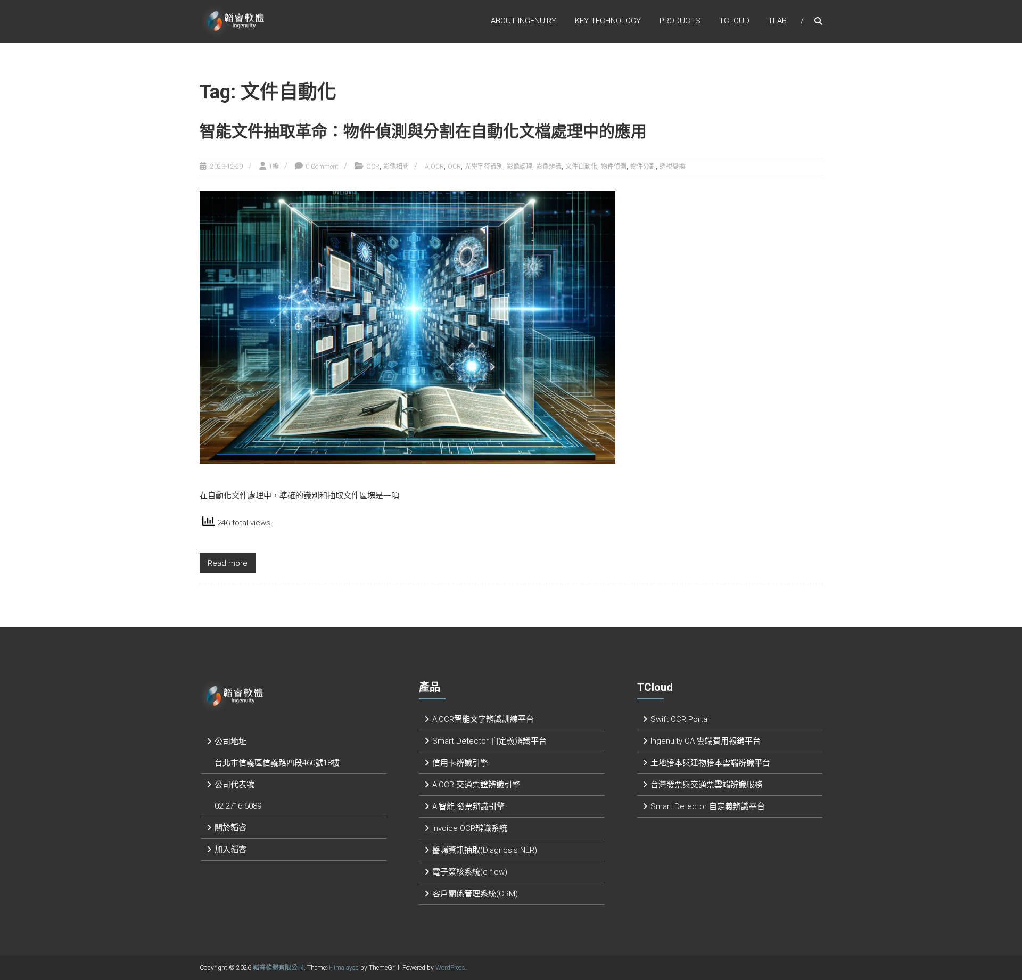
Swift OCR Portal (679, 719)
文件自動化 (581, 166)
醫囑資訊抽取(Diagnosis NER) (484, 850)
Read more (228, 563)
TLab (777, 21)
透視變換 (672, 166)
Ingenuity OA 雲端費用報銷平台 (705, 741)
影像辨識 (549, 166)
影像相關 (396, 166)
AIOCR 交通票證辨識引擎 (476, 784)
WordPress (450, 967)
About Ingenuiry (523, 21)
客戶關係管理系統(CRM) (475, 894)
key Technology (608, 21)
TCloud (734, 21)
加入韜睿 (230, 849)
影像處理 (519, 166)
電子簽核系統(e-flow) (469, 872)
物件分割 (643, 166)
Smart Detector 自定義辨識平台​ (489, 741)
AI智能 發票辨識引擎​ (468, 806)
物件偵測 (614, 166)
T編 (274, 166)
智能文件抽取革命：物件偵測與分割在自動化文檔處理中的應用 (423, 131)
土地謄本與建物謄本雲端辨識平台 (710, 763)
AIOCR (434, 166)
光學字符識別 (484, 166)
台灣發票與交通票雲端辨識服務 (706, 784)
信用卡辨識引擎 (460, 763)
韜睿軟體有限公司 (278, 967)
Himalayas (344, 967)
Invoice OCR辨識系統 (469, 828)
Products (680, 21)
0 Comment (322, 166)
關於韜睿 (230, 828)
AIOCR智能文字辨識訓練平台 (483, 719)
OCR (373, 166)
